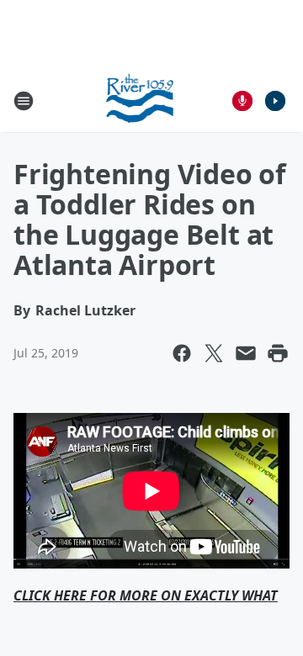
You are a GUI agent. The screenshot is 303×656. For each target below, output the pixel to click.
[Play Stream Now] (275, 101)
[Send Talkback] (242, 101)
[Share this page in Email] (246, 353)
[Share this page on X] (214, 353)
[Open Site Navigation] (23, 101)
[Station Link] (140, 100)
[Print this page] (278, 353)
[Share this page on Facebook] (182, 353)
